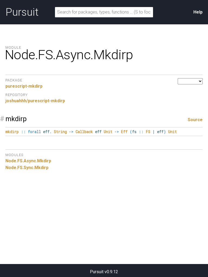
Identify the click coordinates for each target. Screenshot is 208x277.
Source (195, 119)
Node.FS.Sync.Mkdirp (26, 167)
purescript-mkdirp (24, 86)
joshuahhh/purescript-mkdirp (35, 100)
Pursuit (21, 12)
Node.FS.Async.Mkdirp (28, 160)
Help (198, 12)
